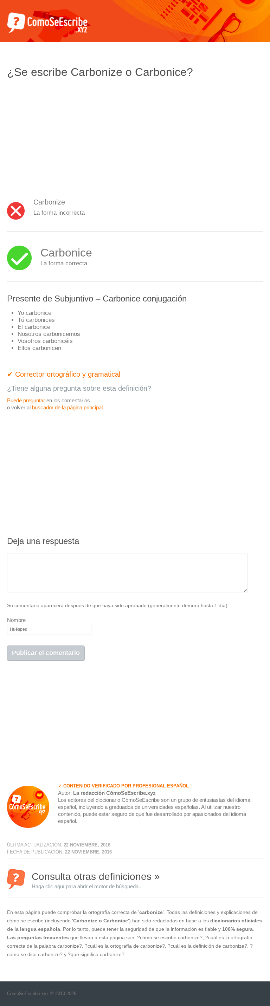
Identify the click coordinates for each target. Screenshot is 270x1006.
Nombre (16, 620)
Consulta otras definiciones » (96, 880)
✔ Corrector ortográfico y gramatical (63, 374)
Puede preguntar (26, 400)
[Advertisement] (66, 135)
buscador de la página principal (67, 407)
